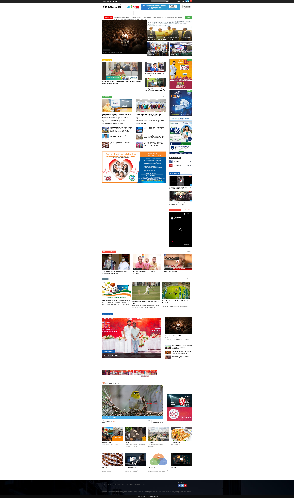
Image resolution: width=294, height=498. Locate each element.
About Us (145, 484)
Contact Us (175, 13)
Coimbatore (116, 13)
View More (163, 60)
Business (154, 13)
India (137, 13)
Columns (165, 13)
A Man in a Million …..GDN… (173, 336)
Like (190, 161)
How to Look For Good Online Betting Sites (116, 300)
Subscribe (189, 165)
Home (106, 13)
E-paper (186, 13)
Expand (189, 60)
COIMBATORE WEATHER (179, 387)
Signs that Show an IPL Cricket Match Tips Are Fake (175, 302)
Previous (105, 343)
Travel (188, 17)
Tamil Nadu (127, 13)
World (146, 13)
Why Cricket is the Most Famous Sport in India (145, 302)
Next (158, 343)
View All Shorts (189, 209)
